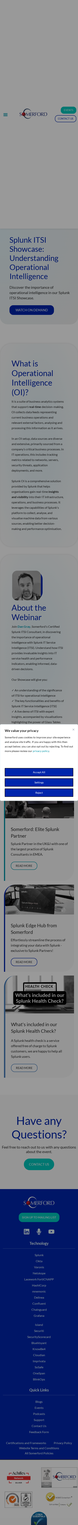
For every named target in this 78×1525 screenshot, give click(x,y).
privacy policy (41, 750)
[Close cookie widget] (73, 729)
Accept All (39, 772)
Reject (39, 792)
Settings (39, 782)
